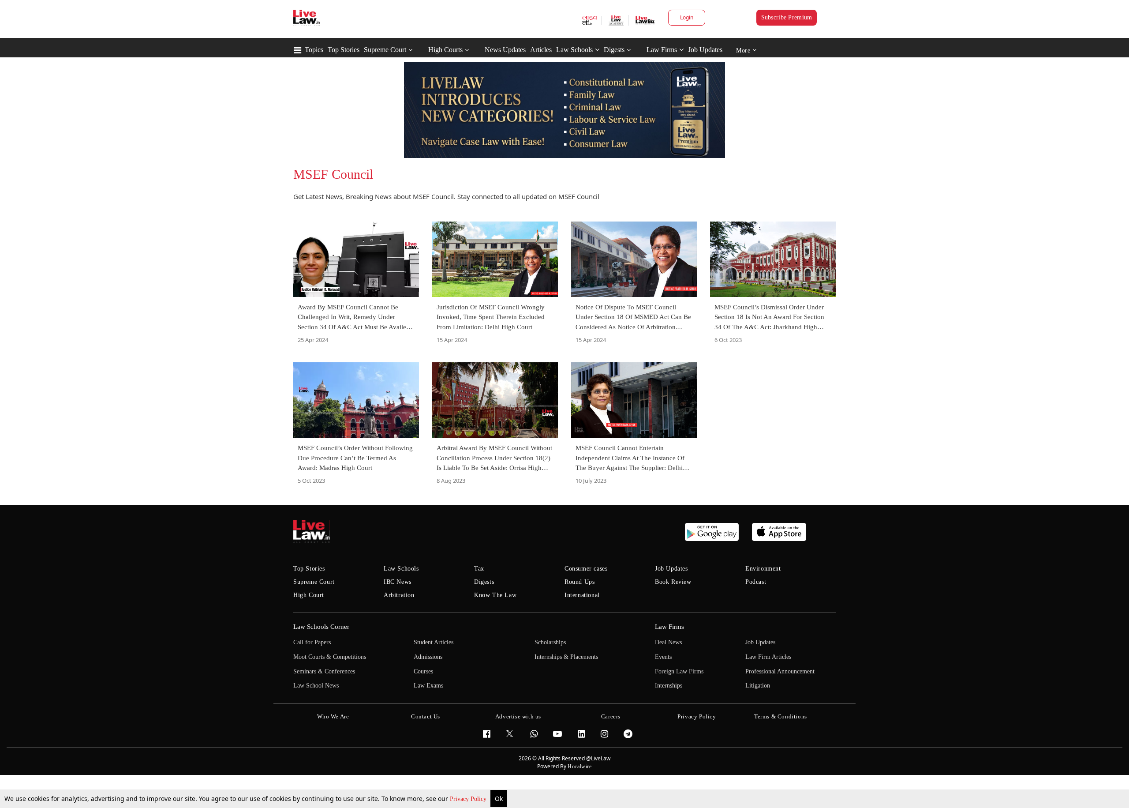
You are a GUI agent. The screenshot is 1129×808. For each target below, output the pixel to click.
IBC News (397, 582)
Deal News (668, 642)
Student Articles (433, 642)
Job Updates (705, 49)
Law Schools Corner (321, 626)
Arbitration (399, 595)
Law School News (316, 685)
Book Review (673, 582)
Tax (479, 568)
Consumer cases (585, 568)
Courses (423, 671)
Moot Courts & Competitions (329, 657)
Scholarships (550, 642)
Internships (668, 685)
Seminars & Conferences (324, 671)
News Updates (505, 49)
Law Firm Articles (768, 657)
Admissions (428, 657)
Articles (541, 49)
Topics (314, 49)
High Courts (445, 49)
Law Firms (662, 49)
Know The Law (495, 595)
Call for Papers (312, 642)
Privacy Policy (469, 799)
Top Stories (343, 49)
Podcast (755, 582)
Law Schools (574, 49)
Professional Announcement (780, 671)
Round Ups (579, 582)
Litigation (757, 685)
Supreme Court (385, 49)
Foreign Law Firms (679, 671)
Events (663, 657)
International (582, 595)
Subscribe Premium (786, 17)
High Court (308, 595)
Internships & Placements (566, 657)
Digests (614, 49)
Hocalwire (579, 766)
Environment (763, 568)
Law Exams (428, 685)
